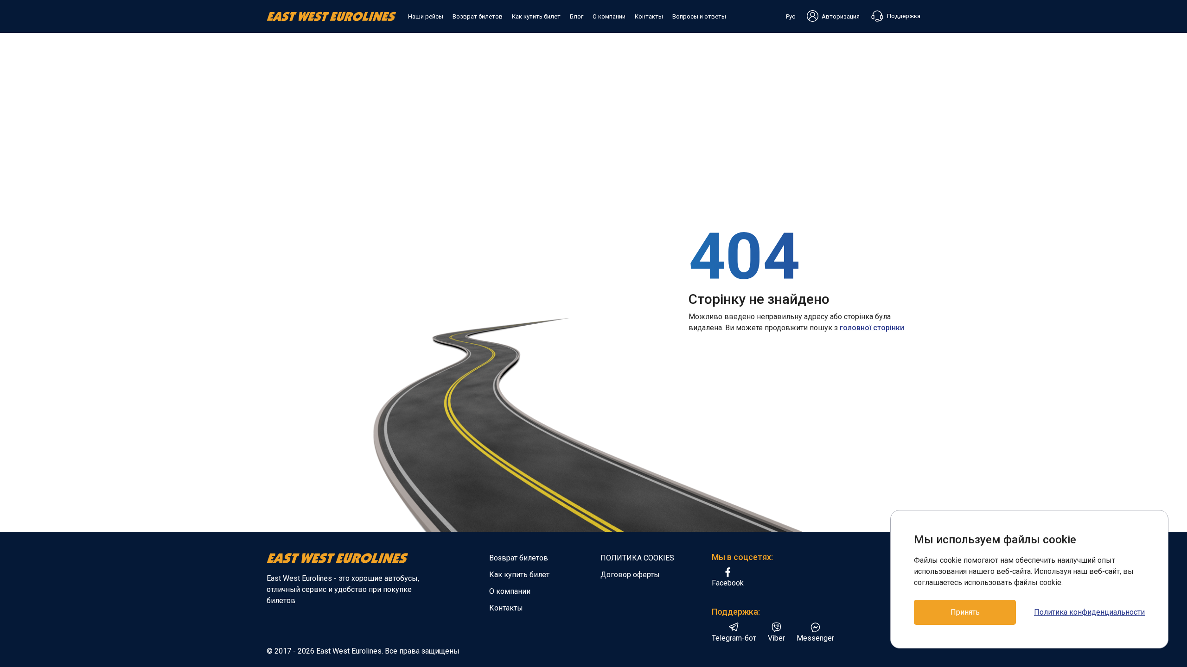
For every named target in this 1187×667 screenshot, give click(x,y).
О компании (609, 16)
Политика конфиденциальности (1089, 612)
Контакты (649, 16)
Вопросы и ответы (699, 16)
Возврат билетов (478, 16)
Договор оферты (630, 574)
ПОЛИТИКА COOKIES (637, 558)
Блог (576, 16)
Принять (965, 612)
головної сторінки (872, 327)
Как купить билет (536, 16)
